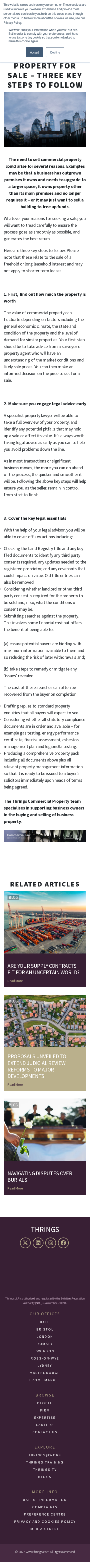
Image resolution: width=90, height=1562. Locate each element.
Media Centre (45, 1528)
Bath (45, 1322)
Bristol (45, 1329)
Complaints (45, 1507)
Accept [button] (34, 52)
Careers (45, 1424)
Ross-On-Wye (45, 1358)
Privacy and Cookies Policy (45, 1521)
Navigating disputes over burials (40, 1176)
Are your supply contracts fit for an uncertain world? (43, 969)
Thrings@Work (45, 1455)
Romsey (45, 1344)
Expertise (45, 1417)
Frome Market (45, 1380)
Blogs (45, 1476)
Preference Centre (45, 1514)
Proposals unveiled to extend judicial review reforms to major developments (37, 1066)
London (45, 1336)
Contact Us (45, 1432)
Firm (45, 1410)
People (45, 1403)
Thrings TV (45, 1469)
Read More (15, 980)
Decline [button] (55, 52)
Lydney (45, 1365)
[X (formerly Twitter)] (26, 1243)
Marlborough (45, 1372)
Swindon (45, 1351)
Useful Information (45, 1500)
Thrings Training (45, 1462)
